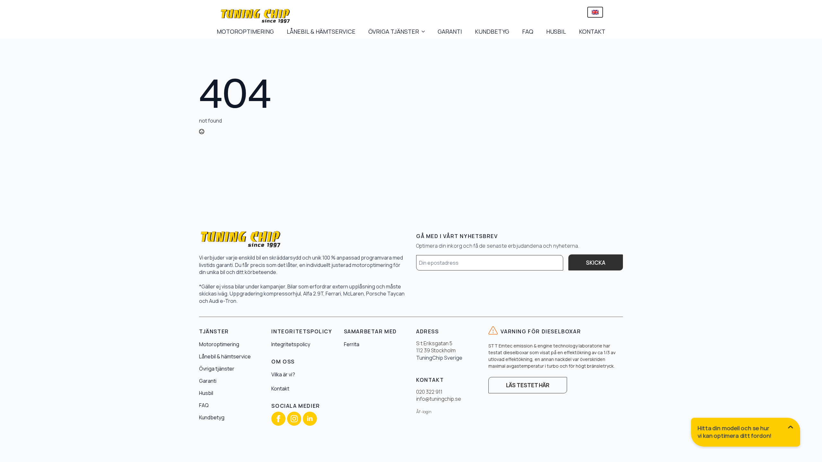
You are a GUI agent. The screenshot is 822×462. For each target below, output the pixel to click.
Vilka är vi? (283, 374)
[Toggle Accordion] (746, 433)
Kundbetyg (211, 417)
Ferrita (351, 344)
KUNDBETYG (492, 31)
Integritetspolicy (290, 344)
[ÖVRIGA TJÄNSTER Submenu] (425, 31)
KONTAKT (592, 31)
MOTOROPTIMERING (245, 31)
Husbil (206, 393)
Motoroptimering (219, 344)
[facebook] (278, 419)
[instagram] (294, 419)
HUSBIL (556, 31)
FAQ (527, 31)
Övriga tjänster (216, 368)
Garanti (207, 380)
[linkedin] (310, 419)
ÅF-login (424, 412)
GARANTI (450, 31)
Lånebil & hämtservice (225, 356)
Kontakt (280, 388)
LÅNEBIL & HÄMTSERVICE (321, 31)
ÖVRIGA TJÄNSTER (393, 31)
